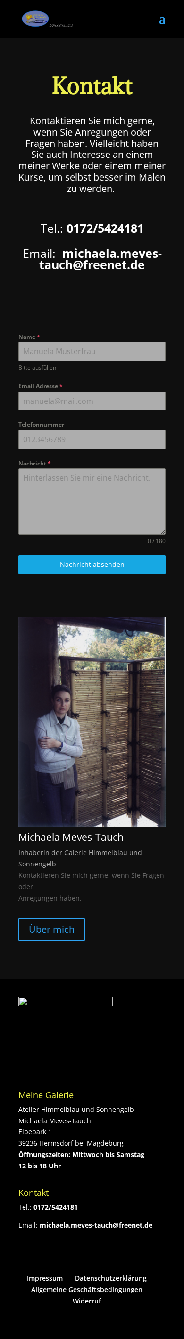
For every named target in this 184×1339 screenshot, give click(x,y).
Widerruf (87, 1300)
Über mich (52, 929)
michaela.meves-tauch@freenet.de (96, 1225)
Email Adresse (40, 386)
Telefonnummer (41, 424)
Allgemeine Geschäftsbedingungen (86, 1289)
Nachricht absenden (92, 564)
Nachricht (34, 463)
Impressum (45, 1278)
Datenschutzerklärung (111, 1278)
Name (29, 337)
